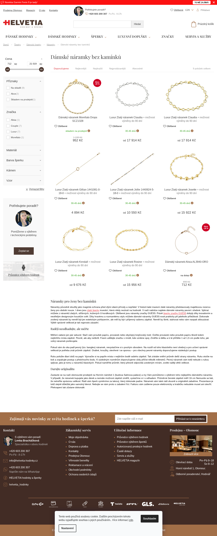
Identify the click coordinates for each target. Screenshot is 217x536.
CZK (187, 10)
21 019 (33, 63)
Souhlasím (149, 518)
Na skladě (17, 87)
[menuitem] (21, 36)
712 (9, 63)
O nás (42, 10)
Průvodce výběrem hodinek (23, 275)
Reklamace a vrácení (81, 465)
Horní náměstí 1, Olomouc (190, 468)
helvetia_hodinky (19, 484)
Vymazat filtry (36, 189)
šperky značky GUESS (174, 313)
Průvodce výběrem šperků (132, 442)
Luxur (15, 131)
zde (131, 520)
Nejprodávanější (117, 68)
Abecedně (137, 68)
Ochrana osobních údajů (83, 474)
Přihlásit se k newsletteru (190, 419)
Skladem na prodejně (23, 99)
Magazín (30, 10)
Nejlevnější (80, 68)
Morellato (17, 137)
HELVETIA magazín (128, 460)
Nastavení (67, 528)
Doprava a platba (78, 446)
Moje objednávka (78, 437)
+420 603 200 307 (19, 451)
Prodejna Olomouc (12, 10)
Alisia (15, 120)
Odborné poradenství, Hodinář (193, 474)
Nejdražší (98, 68)
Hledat (137, 24)
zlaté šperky (93, 310)
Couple (16, 126)
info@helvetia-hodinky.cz (23, 460)
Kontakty (53, 10)
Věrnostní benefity (79, 460)
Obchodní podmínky (80, 469)
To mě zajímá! (202, 2)
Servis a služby (125, 455)
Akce (14, 93)
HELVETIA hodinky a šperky (25, 477)
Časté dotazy (124, 451)
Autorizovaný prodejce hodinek (134, 446)
